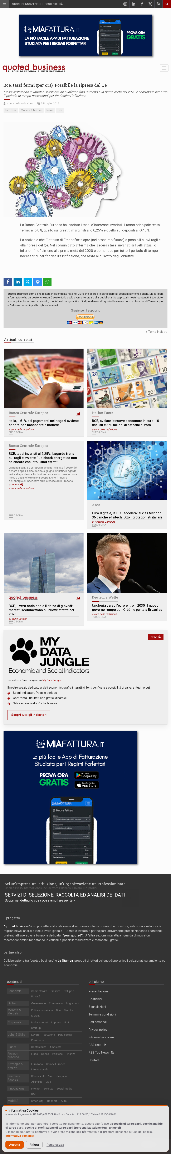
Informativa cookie (101, 1037)
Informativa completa (19, 1135)
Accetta (14, 1144)
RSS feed (96, 1045)
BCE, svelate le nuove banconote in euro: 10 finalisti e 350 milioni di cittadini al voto (125, 423)
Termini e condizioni (102, 1014)
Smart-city (37, 1100)
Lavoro (35, 1034)
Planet (12, 1047)
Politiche (57, 1053)
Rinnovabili (37, 1076)
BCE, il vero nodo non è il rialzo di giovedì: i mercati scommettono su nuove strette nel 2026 (41, 610)
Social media (64, 1088)
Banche (68, 1010)
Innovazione (16, 1088)
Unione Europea (55, 1064)
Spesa (45, 1053)
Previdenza (37, 1040)
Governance (38, 1003)
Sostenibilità (38, 1047)
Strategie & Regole (15, 1065)
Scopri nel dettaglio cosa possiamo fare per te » (40, 900)
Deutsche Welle (105, 597)
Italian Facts (102, 413)
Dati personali (98, 1022)
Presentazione (98, 991)
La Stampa (65, 960)
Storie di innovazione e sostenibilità (37, 4)
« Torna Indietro (156, 332)
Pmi (66, 1022)
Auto (64, 1100)
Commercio (56, 1003)
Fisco (34, 1053)
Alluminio (37, 1081)
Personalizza (55, 1144)
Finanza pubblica (13, 1055)
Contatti (94, 1060)
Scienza (48, 1088)
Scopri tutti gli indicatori (29, 715)
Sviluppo (69, 991)
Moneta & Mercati (14, 1011)
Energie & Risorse (14, 1078)
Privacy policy (98, 1030)
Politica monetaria (42, 1010)
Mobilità (13, 1101)
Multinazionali (39, 1022)
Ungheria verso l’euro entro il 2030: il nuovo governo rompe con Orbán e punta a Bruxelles (127, 608)
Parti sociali (65, 1034)
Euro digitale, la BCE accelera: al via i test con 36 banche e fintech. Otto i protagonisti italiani (127, 515)
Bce (58, 1010)
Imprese (56, 1022)
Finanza (70, 1053)
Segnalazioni (97, 1007)
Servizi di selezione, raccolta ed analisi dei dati (65, 895)
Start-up (36, 1027)
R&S (33, 1094)
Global (12, 1003)
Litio (48, 1081)
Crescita (55, 991)
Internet (35, 1088)
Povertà (35, 996)
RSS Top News (100, 1052)
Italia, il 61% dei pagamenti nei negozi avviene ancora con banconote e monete (44, 423)
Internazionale (39, 1069)
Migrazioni (72, 1003)
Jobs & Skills (16, 1034)
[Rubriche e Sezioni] (4, 4)
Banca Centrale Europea (28, 413)
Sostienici (95, 999)
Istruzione (49, 1034)
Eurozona (37, 1064)
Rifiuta (34, 1144)
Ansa (96, 505)
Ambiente (55, 1047)
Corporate (14, 1022)
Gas (50, 1076)
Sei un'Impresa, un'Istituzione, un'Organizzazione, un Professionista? (65, 883)
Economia (14, 991)
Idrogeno (61, 1076)
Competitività (39, 991)
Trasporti (52, 1100)
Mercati (35, 1015)
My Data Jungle (51, 680)
